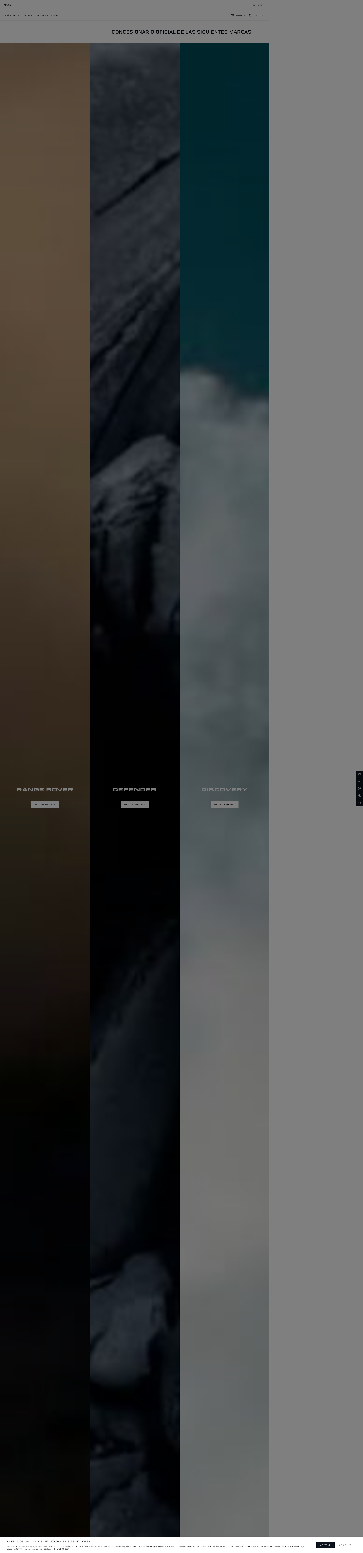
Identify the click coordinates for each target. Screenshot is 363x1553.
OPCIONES (345, 1545)
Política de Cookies (242, 1546)
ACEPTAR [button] (325, 1545)
